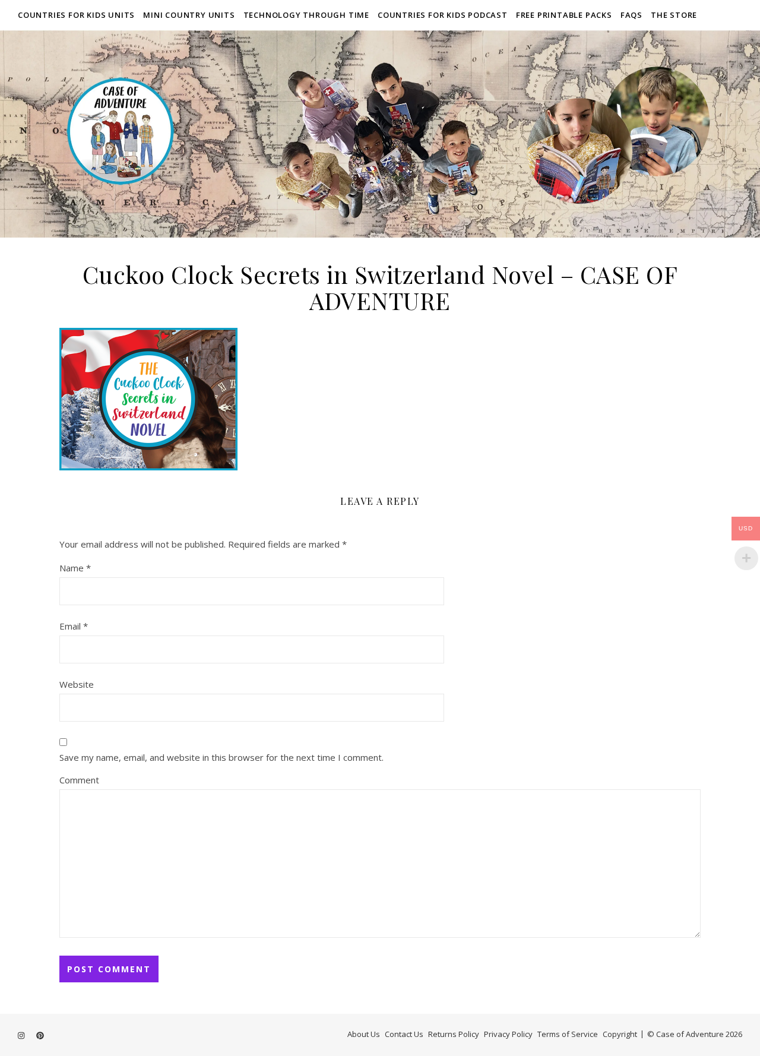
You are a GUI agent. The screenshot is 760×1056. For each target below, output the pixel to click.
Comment (79, 780)
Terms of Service (567, 1034)
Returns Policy (453, 1034)
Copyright (620, 1034)
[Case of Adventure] (380, 134)
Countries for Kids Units (76, 15)
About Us (363, 1034)
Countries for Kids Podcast (443, 15)
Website (76, 684)
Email (73, 626)
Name (75, 568)
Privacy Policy (508, 1034)
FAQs (631, 15)
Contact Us (404, 1034)
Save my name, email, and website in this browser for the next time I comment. (221, 757)
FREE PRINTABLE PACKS (564, 15)
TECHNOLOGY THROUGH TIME (306, 15)
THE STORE (674, 15)
